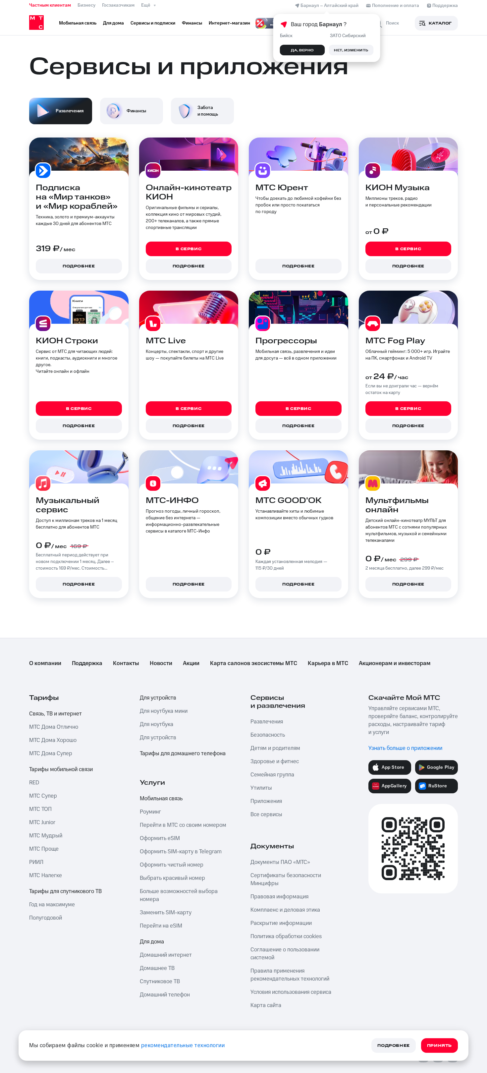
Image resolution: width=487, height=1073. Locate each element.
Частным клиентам (50, 5)
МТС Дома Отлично (53, 727)
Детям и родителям (275, 748)
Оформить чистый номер (171, 865)
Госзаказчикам (118, 5)
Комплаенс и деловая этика (285, 910)
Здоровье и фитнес (274, 761)
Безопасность (267, 735)
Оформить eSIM (160, 838)
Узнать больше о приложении (405, 748)
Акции (191, 663)
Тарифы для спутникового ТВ (65, 891)
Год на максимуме (52, 905)
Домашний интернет (166, 955)
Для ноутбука (156, 724)
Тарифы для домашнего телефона (183, 754)
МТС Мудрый (45, 836)
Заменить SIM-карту (165, 913)
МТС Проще (44, 849)
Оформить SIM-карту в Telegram (181, 852)
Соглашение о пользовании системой (284, 954)
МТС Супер (43, 796)
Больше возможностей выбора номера (179, 895)
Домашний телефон (165, 995)
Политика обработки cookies (286, 936)
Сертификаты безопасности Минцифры (285, 879)
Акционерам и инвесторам (394, 663)
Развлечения (266, 722)
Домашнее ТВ (157, 968)
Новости (161, 663)
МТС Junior (42, 822)
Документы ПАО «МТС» (280, 862)
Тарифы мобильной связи (61, 769)
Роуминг (150, 812)
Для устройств (158, 698)
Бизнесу (86, 5)
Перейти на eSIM (161, 926)
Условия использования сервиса (290, 992)
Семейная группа (272, 775)
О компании (45, 663)
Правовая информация (279, 897)
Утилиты (261, 788)
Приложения (266, 801)
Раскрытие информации (281, 923)
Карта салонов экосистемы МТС (253, 663)
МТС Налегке (45, 875)
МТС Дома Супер (50, 754)
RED (34, 783)
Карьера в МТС (328, 663)
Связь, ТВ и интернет (55, 714)
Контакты (126, 663)
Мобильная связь (161, 799)
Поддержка (87, 663)
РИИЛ (36, 862)
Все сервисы (266, 815)
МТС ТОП (40, 809)
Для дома (152, 942)
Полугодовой (45, 918)
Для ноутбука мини (164, 711)
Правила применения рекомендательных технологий (289, 975)
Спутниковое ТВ (160, 982)
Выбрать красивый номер (172, 878)
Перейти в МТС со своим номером (183, 825)
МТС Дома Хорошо (53, 740)
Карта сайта (265, 1005)
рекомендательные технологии (183, 1045)
